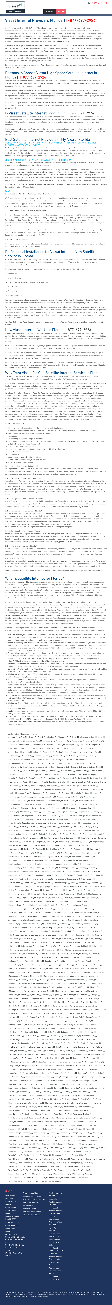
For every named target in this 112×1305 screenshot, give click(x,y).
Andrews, (77, 741)
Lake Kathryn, (81, 939)
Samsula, (70, 1088)
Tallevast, (60, 1129)
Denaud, (77, 834)
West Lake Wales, (73, 1166)
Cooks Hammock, (16, 815)
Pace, (40, 1024)
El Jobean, (24, 845)
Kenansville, (77, 924)
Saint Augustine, (76, 1077)
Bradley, (27, 782)
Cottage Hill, (85, 815)
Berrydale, (54, 771)
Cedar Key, (89, 797)
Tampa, (90, 1129)
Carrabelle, (13, 797)
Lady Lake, (57, 931)
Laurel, (65, 953)
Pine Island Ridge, (34, 1047)
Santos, (95, 1092)
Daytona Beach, (15, 830)
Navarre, (26, 998)
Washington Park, (50, 1159)
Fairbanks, (29, 849)
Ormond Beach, (86, 1021)
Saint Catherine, (58, 1080)
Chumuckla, (73, 804)
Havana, (70, 890)
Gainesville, (29, 868)
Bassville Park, (82, 759)
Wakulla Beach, (15, 1155)
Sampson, (59, 1088)
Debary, (67, 830)
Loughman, (74, 961)
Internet (50, 11)
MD (9, 1240)
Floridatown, (41, 860)
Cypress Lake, (73, 823)
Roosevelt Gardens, (31, 1073)
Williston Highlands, (62, 1174)
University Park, (28, 1144)
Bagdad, (39, 756)
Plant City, (71, 1051)
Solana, (33, 1107)
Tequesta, (29, 1136)
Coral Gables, (43, 815)
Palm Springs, (40, 1032)
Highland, (80, 894)
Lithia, (67, 957)
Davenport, (78, 827)
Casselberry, (63, 797)
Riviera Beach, (15, 1073)
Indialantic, (44, 905)
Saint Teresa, (14, 1088)
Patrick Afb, (80, 1039)
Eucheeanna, (69, 845)
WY (9, 1255)
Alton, (11, 741)
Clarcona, (26, 808)
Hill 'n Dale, (57, 897)
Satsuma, (67, 1095)
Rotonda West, (85, 1073)
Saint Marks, (54, 1084)
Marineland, (14, 976)
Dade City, (13, 827)
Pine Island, (95, 1043)
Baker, (48, 756)
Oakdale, (24, 1009)
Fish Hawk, (26, 856)
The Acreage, (53, 1136)
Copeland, (30, 815)
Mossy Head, (76, 991)
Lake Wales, (42, 946)
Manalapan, (55, 968)
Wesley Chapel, (15, 1166)
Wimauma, (29, 1177)
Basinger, (61, 759)
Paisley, (71, 1024)
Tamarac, (70, 1129)
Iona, (70, 912)
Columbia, (71, 812)
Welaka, (88, 1163)
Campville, (85, 789)
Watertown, (64, 1159)
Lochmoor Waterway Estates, (20, 961)
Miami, (87, 983)
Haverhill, (81, 890)
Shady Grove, (14, 1103)
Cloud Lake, (26, 812)
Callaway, (38, 789)
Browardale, (100, 782)
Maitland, (23, 968)
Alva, (39, 741)
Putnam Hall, (72, 1065)
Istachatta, (13, 916)
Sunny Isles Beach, (78, 1125)
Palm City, (65, 1028)
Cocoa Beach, (48, 812)
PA (96, 419)
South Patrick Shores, (34, 1114)
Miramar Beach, (47, 991)
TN (6, 1253)
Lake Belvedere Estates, (19, 935)
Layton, (96, 953)
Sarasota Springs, (37, 1095)
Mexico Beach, (75, 983)
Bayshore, (13, 767)
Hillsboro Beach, (81, 897)
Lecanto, (35, 957)
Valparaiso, (71, 1144)
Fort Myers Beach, (16, 864)
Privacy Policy (10, 1195)
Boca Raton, (84, 774)
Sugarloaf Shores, (61, 1121)
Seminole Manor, (72, 1099)
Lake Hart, (56, 939)
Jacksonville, (57, 916)
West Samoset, (60, 1170)
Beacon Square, (58, 767)
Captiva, (97, 793)
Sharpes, (61, 1103)
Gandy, (40, 868)
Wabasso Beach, (55, 1151)
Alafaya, (23, 737)
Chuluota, (61, 804)
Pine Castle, (83, 1043)
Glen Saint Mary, (36, 871)
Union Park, (14, 1144)
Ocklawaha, (14, 1013)
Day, (96, 827)
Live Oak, (77, 957)
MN (17, 1240)
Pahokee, (61, 1024)
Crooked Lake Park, (62, 819)
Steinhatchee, (23, 1121)
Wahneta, (79, 1151)
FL (79, 419)
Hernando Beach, (39, 894)
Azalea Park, (14, 756)
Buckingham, (53, 786)
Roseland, (47, 1073)
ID (13, 1237)
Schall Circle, (90, 1095)
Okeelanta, (49, 1013)
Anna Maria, (98, 741)
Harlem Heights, (25, 890)
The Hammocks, (68, 1136)
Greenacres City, (49, 879)
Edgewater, (98, 842)
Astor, (70, 748)
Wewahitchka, (31, 1174)
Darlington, (66, 827)
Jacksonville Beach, (87, 916)
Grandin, (12, 879)
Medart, (92, 980)
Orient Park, (27, 1021)
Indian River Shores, (85, 909)
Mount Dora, (14, 995)
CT (19, 1234)
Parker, (29, 1039)
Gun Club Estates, (45, 883)
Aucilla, (60, 752)
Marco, (65, 972)
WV (6, 1255)
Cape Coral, (67, 793)
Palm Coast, (77, 1028)
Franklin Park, (77, 864)
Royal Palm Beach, (16, 1077)
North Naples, (96, 1002)
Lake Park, (89, 942)
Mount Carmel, (90, 991)
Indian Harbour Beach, (79, 905)
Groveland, (72, 879)
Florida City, (14, 860)
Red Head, (13, 1069)
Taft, (24, 1129)
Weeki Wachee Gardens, (44, 1163)
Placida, (51, 1051)
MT (6, 1242)
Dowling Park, (15, 838)
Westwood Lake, (16, 1174)
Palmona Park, (32, 1036)
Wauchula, (76, 1159)
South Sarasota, (15, 1118)
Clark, (35, 808)
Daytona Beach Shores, (34, 830)
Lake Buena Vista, (39, 935)
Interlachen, (60, 912)
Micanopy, (71, 987)
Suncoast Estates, (49, 1125)
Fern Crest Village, (52, 853)
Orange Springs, (93, 1017)
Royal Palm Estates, (35, 1077)
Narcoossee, (14, 998)
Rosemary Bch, (60, 1073)
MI (15, 1240)
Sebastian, (47, 1099)
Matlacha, (74, 976)
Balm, (92, 756)
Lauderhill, (54, 953)
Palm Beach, (14, 1028)
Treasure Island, (81, 1140)
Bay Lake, (42, 763)
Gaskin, (73, 868)
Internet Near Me (29, 1208)
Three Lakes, (40, 1140)
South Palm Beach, (82, 1110)
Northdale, (69, 1006)
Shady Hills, (28, 1103)
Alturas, (30, 741)
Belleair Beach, (96, 767)
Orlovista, (73, 1021)
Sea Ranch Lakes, (16, 1099)
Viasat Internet (10, 1207)
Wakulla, (89, 1151)
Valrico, (83, 1144)
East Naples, (100, 838)
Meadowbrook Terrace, (77, 980)
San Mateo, (13, 1092)
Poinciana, (55, 1054)
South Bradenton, (86, 1107)
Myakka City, (35, 995)
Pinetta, (22, 1051)
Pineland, (83, 1047)
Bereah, (43, 771)
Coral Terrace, (71, 815)
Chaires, (25, 800)
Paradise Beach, (89, 1036)
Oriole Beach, (40, 1021)
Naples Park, (83, 995)
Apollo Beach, (39, 744)
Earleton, (49, 838)
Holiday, (94, 897)
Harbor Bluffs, (70, 886)
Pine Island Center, (16, 1047)
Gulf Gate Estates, (87, 879)
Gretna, (62, 879)
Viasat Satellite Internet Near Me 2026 (55, 1242)
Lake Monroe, (58, 942)
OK (11, 1248)
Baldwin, (83, 756)
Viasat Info (53, 1199)
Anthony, (13, 744)
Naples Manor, (69, 995)
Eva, (88, 845)
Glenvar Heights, (64, 871)
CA (74, 419)
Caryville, (39, 797)
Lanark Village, (52, 950)
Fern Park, (66, 853)
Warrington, (35, 1159)
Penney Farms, (44, 1043)
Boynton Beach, (70, 778)
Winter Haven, (71, 1177)
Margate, (88, 972)
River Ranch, (83, 1069)
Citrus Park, (14, 808)
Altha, (101, 737)
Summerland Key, (32, 1125)
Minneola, (24, 991)
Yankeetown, (41, 1181)
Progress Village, (30, 1065)
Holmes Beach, (15, 901)
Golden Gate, (94, 871)
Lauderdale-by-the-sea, (37, 953)
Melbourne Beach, (27, 983)
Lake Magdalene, (31, 942)
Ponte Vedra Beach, (48, 1058)
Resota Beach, (43, 1069)
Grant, (22, 879)
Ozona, (32, 1024)
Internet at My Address (31, 1215)
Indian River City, (47, 909)
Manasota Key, (80, 968)
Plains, (61, 1051)
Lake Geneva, (14, 939)
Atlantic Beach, (15, 752)
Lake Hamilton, (29, 939)
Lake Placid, (14, 946)
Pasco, (70, 1039)
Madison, (13, 968)
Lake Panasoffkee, (74, 942)
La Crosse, (23, 931)
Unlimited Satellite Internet (33, 1196)
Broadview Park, (85, 782)
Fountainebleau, (62, 864)
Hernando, (25, 894)
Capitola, (79, 793)
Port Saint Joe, (28, 1062)
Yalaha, (30, 1181)
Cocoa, (37, 812)
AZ (94, 419)
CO (91, 419)
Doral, (101, 834)
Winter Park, (84, 1177)
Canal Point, (97, 789)
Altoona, (21, 741)
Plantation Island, (97, 1051)
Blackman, (13, 774)
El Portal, (35, 845)
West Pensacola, (45, 1170)
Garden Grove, (51, 868)
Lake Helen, (68, 939)
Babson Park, (28, 756)
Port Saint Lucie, (59, 1062)
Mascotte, (63, 976)
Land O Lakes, (67, 950)
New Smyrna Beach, (57, 998)
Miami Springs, (58, 987)
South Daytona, (15, 1110)
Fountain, (49, 864)
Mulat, (25, 995)
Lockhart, (39, 961)
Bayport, (93, 763)
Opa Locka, (13, 1017)
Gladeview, (22, 871)
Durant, (27, 838)
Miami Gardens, (15, 987)
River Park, (70, 1069)
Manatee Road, (94, 968)
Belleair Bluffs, (15, 771)
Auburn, (37, 752)
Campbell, (49, 789)
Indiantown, (47, 912)
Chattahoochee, (15, 804)
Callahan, (27, 789)
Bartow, (40, 759)
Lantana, (79, 950)
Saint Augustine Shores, (18, 1080)
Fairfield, (40, 849)
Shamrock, (50, 1103)
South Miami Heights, (63, 1110)
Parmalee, (50, 1039)
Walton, (59, 1155)
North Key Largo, (30, 1002)
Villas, (102, 1148)
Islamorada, (80, 912)
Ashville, (51, 748)
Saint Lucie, (41, 1084)
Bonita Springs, (36, 778)
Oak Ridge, (13, 1009)
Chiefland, (38, 804)
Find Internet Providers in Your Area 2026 (55, 1222)
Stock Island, (37, 1121)
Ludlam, (46, 965)
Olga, (69, 1013)
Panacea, (44, 1036)
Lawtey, (86, 953)
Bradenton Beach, (98, 778)
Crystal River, (14, 823)
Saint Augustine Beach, (95, 1077)
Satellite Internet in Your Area (34, 1199)
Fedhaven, (29, 853)
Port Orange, (14, 1062)
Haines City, (84, 883)
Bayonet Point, (66, 763)
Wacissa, (68, 1151)
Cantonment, (39, 793)
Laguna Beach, (83, 931)
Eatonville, (64, 842)
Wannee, (69, 1155)
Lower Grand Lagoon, (90, 961)
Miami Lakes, (30, 987)
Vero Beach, (56, 1148)
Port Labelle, (79, 1058)
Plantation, (82, 1051)
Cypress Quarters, (89, 823)
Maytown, (93, 976)
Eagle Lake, (37, 838)
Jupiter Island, (52, 924)
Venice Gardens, (32, 1148)
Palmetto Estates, (16, 1036)
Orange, (24, 1017)
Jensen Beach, (82, 920)
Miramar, (34, 991)
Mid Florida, (83, 987)
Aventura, (84, 752)
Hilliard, (69, 897)
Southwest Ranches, (58, 1118)
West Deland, (57, 1166)
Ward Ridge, (81, 1155)
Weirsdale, (61, 1163)
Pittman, (42, 1051)
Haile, (74, 883)
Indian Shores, (34, 912)
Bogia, (94, 774)
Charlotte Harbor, (55, 800)
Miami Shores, (44, 987)
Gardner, (63, 868)
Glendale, (50, 871)
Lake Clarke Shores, (80, 935)
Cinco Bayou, (86, 804)
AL (6, 1234)
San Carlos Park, (96, 1088)
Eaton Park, (52, 842)
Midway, (94, 987)
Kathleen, (65, 924)
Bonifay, (23, 778)
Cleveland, (13, 812)
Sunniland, (63, 1125)
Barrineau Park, (28, 759)
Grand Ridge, (97, 875)
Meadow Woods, (58, 980)
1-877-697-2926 (99, 3)
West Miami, (88, 1166)
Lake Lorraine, (15, 942)
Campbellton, (61, 789)
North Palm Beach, (16, 1006)
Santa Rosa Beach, (81, 1092)
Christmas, (50, 804)
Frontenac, (90, 864)
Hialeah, (52, 894)
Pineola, (12, 1051)
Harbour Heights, (86, 886)
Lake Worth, (55, 946)
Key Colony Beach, (57, 927)
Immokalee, (32, 905)
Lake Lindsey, (95, 939)
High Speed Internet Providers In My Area (56, 1250)
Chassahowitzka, (87, 800)
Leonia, (59, 957)
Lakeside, (97, 946)
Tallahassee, (34, 1129)
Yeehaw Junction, (56, 1181)
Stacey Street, (95, 1118)
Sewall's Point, (88, 1099)
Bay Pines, (53, 763)
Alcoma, (32, 737)
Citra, (96, 804)
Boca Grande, (71, 774)
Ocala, (58, 1009)
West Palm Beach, (16, 1170)
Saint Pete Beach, (69, 1084)
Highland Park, (29, 897)
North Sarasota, (55, 1006)
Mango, (12, 972)
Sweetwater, (14, 1129)
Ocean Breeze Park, (72, 1009)
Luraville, (56, 965)
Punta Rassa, (58, 1065)
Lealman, (25, 957)
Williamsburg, (45, 1174)
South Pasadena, (16, 1114)
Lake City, (65, 935)
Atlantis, (27, 752)
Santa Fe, (67, 1092)
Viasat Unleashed (11, 1225)
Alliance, (74, 737)
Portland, (99, 1062)
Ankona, (87, 741)
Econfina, (87, 842)
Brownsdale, (14, 786)
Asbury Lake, (39, 748)
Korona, (12, 931)
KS (19, 1237)
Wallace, (37, 1155)
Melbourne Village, (44, 983)
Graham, (71, 875)
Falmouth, (68, 849)
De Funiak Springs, (53, 830)
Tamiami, (80, 1129)
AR (9, 1234)
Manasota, (67, 968)
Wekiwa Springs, (75, 1163)
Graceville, (60, 875)
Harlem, (12, 890)
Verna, (45, 1148)
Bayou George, (81, 763)
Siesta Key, (72, 1103)
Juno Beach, (14, 924)
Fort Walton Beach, (34, 864)
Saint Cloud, (72, 1080)
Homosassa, (65, 901)
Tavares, (54, 1133)
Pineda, (73, 1047)
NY (6, 1248)
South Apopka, (45, 1107)
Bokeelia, (13, 778)
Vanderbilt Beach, (16, 1148)
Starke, (12, 1121)
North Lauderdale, (48, 1002)
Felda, (38, 853)
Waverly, (13, 1163)
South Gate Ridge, (32, 1110)
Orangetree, (14, 1021)
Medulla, (13, 983)
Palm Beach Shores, (50, 1028)
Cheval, (28, 804)
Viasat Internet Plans (30, 1193)
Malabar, (34, 968)
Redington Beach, (28, 1069)
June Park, (95, 920)
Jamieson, (13, 920)
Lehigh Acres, (47, 957)
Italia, (23, 916)
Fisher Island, (38, 856)
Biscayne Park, (82, 771)
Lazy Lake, (13, 957)
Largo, (88, 950)
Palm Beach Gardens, (30, 1028)
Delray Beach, (55, 834)
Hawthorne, (92, 890)
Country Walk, (15, 819)
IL (82, 419)
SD (9, 1250)
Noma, (81, 998)
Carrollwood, (27, 797)
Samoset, (48, 1088)
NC (6, 1245)
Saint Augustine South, (40, 1080)
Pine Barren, (70, 1043)
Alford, (42, 737)
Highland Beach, (93, 894)
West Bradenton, (42, 1166)
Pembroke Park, (28, 1043)
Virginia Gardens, (28, 1151)
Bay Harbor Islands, (17, 763)
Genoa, (12, 871)
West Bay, (29, 1166)
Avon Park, (96, 752)
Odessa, (25, 1013)
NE (12, 1245)
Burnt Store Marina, (89, 786)
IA (11, 1237)
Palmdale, (66, 1032)
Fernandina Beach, (81, 853)
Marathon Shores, (52, 972)
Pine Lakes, (49, 1047)
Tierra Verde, (67, 1140)
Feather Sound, (15, 853)
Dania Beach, (53, 827)
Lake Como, (96, 935)
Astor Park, (80, 748)
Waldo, (28, 1155)
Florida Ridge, (27, 860)
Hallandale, (96, 883)
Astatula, (61, 748)
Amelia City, (49, 741)
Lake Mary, (45, 942)
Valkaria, (60, 1144)
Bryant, (26, 786)
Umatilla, (94, 1140)
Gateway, (83, 868)
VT (16, 1253)
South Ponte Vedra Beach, (56, 1114)
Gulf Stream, (30, 883)
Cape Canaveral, (53, 793)
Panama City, (57, 1036)
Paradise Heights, (16, 1039)
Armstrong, (13, 748)
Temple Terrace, (15, 1136)
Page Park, (50, 1024)
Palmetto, (77, 1032)
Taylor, (74, 1133)
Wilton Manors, (15, 1177)
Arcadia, (61, 744)
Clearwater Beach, (87, 808)
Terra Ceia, (40, 1136)
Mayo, (83, 976)
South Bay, (58, 1107)
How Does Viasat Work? (32, 1211)
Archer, (70, 744)
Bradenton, (83, 778)
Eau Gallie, (76, 842)
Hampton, (31, 886)
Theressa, (13, 1140)
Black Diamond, (97, 771)
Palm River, (13, 1032)
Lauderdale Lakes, (16, 953)
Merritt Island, (61, 983)
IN (17, 1237)
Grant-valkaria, (34, 879)
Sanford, (47, 1092)
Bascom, (50, 759)
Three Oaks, (54, 1140)
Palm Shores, (27, 1032)
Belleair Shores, (31, 771)
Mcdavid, (44, 980)
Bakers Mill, (59, 756)
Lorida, (63, 961)
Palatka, (81, 1024)
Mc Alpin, (13, 980)
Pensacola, (57, 1043)
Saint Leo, (30, 1084)
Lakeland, (67, 946)
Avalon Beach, (72, 752)
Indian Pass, (33, 909)
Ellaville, (45, 845)
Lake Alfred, (97, 931)
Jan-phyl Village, (27, 920)
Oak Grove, (81, 1006)
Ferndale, (95, 853)
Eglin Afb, (13, 845)
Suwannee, (93, 1125)
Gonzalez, (29, 875)
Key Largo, (72, 927)
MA (6, 1240)
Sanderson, (36, 1092)
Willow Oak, (78, 1174)
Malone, (44, 968)
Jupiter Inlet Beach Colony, (32, 924)
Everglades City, (15, 849)
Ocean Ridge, (100, 1009)
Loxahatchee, (14, 965)
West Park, (31, 1170)
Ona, (93, 1013)
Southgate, (42, 1118)
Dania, (42, 827)
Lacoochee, (45, 931)
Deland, (43, 834)
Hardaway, (100, 886)
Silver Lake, (84, 1103)
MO (20, 1240)
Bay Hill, (31, 763)
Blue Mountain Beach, (54, 774)
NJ (17, 1245)
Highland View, (44, 897)
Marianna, (99, 972)
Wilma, (88, 1174)
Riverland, (95, 1069)
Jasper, (56, 920)
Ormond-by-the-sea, (17, 1024)
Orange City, (36, 1017)
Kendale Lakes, (91, 924)
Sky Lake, (13, 1107)
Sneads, (23, 1107)
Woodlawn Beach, (16, 1181)
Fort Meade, (85, 860)
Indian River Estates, (66, 909)
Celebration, (14, 800)
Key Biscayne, (41, 927)
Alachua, (13, 737)
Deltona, (67, 834)
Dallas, (34, 827)
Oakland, (35, 1009)
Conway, (97, 812)
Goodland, (40, 875)
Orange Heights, (50, 1017)
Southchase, (30, 1118)
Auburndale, (49, 752)
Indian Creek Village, (60, 905)
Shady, (99, 1099)
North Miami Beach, (79, 1002)
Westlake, (86, 1170)
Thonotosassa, (26, 1140)
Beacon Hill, (44, 767)
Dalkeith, (24, 827)
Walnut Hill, (48, 1155)
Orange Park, (79, 1017)
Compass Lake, (85, 812)
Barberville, (14, 759)
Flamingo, (66, 856)
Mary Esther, (36, 976)
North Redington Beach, (36, 1006)
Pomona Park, (97, 1054)
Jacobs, (101, 916)
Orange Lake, (65, 1017)
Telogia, (97, 1133)
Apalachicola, (25, 744)
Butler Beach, (14, 789)
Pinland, (32, 1051)
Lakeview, (13, 950)
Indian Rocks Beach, (17, 912)
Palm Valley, (54, 1032)
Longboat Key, (52, 961)
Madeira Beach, (95, 965)
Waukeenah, (89, 1159)
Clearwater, (72, 808)
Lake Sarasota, (28, 946)
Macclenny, (81, 965)
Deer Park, (77, 830)
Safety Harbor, (61, 1077)
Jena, (71, 920)
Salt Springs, (37, 1088)
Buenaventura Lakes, (70, 786)
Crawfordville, (29, 819)
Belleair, (83, 767)
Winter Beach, (41, 1177)
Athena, (92, 748)
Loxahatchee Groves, (31, 965)
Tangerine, (27, 1133)
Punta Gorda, (45, 1065)
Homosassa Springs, (81, 901)
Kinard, (94, 927)
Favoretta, (95, 849)
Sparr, (71, 1118)
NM (20, 1245)
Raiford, (83, 1065)
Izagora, (45, 916)
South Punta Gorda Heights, (80, 1114)
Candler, (12, 793)
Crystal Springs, (29, 823)
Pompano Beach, (16, 1058)
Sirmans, (96, 1103)
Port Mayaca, (93, 1058)
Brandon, (54, 782)
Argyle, (79, 744)
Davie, (88, 827)
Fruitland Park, (15, 868)
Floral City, (90, 856)
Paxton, (91, 1039)
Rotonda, (72, 1073)
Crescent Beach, (44, 819)
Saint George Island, (88, 1080)
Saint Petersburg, (86, 1084)
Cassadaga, (50, 797)
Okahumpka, (36, 1013)
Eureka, (80, 845)
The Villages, (97, 1136)
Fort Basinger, (55, 860)
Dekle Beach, (31, 834)
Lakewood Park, (27, 950)
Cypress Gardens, (58, 823)
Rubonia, (49, 1077)
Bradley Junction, (40, 782)
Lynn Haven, (68, 965)
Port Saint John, (43, 1062)
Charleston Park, (38, 800)
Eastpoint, (41, 842)
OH (9, 1248)
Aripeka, (96, 744)
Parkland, (39, 1039)
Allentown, (63, 737)
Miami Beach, (98, 983)
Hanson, (58, 886)
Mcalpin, (34, 980)
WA (87, 419)
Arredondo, (26, 748)
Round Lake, (99, 1073)
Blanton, (24, 774)
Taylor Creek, (85, 1133)
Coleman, (60, 812)
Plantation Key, (15, 1054)
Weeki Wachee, (26, 1163)
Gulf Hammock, (15, 883)
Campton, (74, 789)
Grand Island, (83, 875)
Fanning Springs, (81, 849)
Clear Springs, (58, 808)
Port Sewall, (87, 1062)
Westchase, (74, 1170)
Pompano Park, (32, 1058)
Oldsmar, (60, 1013)
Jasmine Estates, (44, 920)
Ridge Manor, (57, 1069)
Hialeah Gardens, (66, 894)
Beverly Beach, (68, 771)
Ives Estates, (34, 916)
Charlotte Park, (71, 800)
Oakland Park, (47, 1009)
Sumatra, (92, 1121)
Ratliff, (102, 1065)
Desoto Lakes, (89, 834)
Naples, (57, 995)
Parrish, (61, 1039)
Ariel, (87, 744)
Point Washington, (82, 1054)
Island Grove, (93, 912)
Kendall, (12, 927)
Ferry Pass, (14, 856)
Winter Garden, (56, 1177)
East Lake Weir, (73, 838)
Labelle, (34, 931)
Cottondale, (98, 815)
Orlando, (52, 1021)
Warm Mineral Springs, (18, 1159)
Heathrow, (13, 894)
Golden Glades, (15, 875)
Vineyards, (13, 1151)
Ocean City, (87, 1009)
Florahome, (78, 856)
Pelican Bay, (14, 1043)
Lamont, (40, 950)
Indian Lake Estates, (17, 909)
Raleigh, (93, 1065)
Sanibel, (57, 1092)
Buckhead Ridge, (38, 786)
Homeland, (39, 901)
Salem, (25, 1088)
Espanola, (57, 845)
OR (14, 1248)
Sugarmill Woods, (79, 1121)
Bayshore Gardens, (28, 767)
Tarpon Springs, (41, 1133)
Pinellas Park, (95, 1047)
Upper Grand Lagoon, (45, 1144)
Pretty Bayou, (14, 1065)
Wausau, (100, 1159)
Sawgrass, (78, 1095)
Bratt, (73, 782)
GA (84, 419)
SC (6, 1250)
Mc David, (24, 980)
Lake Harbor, (44, 939)
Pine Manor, (62, 1047)
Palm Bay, (91, 1024)
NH (14, 1245)
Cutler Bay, (43, 823)
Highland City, (14, 897)
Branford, (64, 782)
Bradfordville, (14, 782)
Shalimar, (39, 1103)
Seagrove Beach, (33, 1099)
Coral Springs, (57, 815)
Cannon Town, (25, 793)
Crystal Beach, (78, 819)
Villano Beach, (91, 1148)
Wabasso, (41, 1151)
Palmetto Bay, (89, 1032)
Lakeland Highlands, (82, 946)
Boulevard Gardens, (53, 778)
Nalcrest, (47, 995)
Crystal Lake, (92, 819)
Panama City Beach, (72, 1036)
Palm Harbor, (90, 1028)
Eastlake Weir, (28, 842)
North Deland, (15, 1002)
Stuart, (48, 1121)
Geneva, (93, 868)
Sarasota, (13, 1095)
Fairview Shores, (54, 849)
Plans (61, 11)
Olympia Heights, (81, 1013)
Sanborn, (25, 1092)
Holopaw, (28, 901)
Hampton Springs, (45, 886)
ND (9, 1245)
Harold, (38, 890)
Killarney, (84, 927)
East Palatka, (14, 842)
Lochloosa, (88, 957)
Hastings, (48, 890)
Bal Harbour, (72, 756)
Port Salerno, (74, 1062)
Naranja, (95, 995)
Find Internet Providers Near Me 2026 (55, 1270)
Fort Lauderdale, (70, 860)
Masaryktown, (50, 976)
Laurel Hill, (75, 953)
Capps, (88, 793)
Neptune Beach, (39, 998)
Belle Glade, (72, 767)
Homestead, (52, 901)
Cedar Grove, (77, 797)
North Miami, (63, 1002)
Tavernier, (65, 1133)
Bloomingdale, (37, 774)
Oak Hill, (92, 1006)
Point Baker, (67, 1054)
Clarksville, (45, 808)
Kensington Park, (26, 927)
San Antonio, (82, 1088)
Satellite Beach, (53, 1095)
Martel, (25, 976)
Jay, (64, 920)
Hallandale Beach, (16, 886)
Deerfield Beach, (91, 830)
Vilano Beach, (69, 1148)
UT (11, 1253)
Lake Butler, (54, 935)
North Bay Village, (94, 998)
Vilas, (80, 1148)
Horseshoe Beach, (16, 905)
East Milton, (87, 838)
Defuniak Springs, (16, 834)
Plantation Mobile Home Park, (36, 1054)
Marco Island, (76, 972)
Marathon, (38, 972)
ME (12, 1240)
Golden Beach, (80, 871)
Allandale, (52, 737)
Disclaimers (9, 1198)
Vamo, (91, 1144)
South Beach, (70, 1107)
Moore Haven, (61, 991)
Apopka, (51, 744)
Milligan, (13, 991)
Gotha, (50, 875)
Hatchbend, (59, 890)
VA (77, 419)
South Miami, (47, 1110)
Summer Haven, (15, 1125)
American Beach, (63, 741)
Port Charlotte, (65, 1058)
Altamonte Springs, (88, 737)
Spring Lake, (82, 1118)
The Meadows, (83, 1136)
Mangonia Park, (25, 972)
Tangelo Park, (14, 1133)
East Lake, (60, 838)
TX (71, 419)
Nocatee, (71, 998)
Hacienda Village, (62, 883)
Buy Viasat (80, 51)
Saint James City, (16, 1084)
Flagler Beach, (53, 856)
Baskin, (71, 759)
